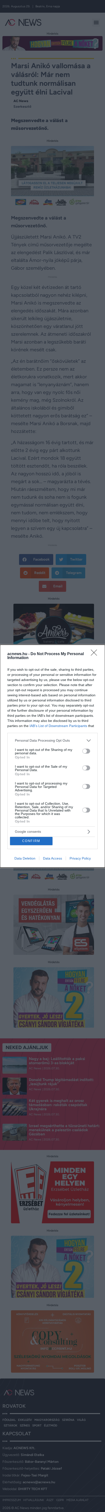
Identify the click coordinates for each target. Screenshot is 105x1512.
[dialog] (52, 756)
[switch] (86, 751)
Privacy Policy (80, 858)
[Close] (95, 654)
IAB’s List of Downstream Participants (58, 726)
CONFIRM (31, 841)
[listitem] (52, 740)
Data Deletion (24, 858)
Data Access (52, 858)
